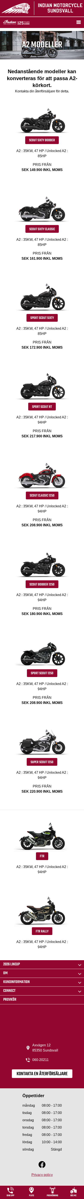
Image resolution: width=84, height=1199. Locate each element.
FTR (42, 856)
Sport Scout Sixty (42, 318)
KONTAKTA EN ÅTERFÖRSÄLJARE (42, 1074)
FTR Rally (42, 931)
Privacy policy (42, 1175)
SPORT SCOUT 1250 (42, 673)
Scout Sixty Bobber (42, 140)
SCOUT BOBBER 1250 (42, 584)
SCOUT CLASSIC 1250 (42, 496)
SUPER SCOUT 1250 (42, 762)
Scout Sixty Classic (42, 229)
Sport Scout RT (42, 407)
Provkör (9, 1000)
